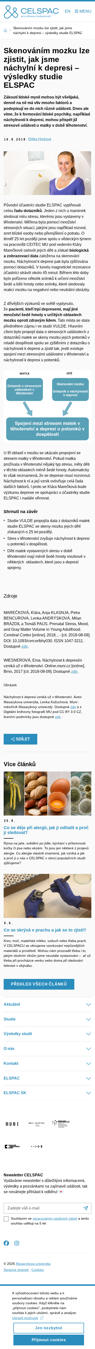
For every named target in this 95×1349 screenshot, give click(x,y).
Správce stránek (16, 1270)
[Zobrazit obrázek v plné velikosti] (47, 406)
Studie (10, 1019)
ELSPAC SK (15, 1093)
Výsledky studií (18, 1034)
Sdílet (23, 739)
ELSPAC (12, 1078)
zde (24, 646)
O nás (9, 1049)
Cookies (37, 1270)
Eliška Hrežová (39, 139)
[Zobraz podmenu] (83, 1004)
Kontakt (11, 1063)
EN (67, 11)
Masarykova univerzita (33, 1264)
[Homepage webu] (31, 11)
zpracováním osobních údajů (55, 1218)
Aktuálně (12, 1004)
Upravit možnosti (25, 1318)
